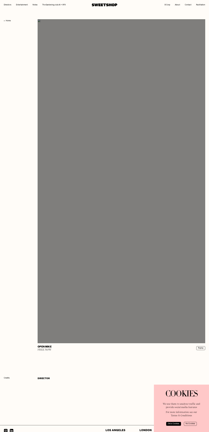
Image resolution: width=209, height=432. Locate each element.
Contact (188, 5)
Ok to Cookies (173, 424)
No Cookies (190, 424)
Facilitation (200, 5)
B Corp (167, 5)
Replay (201, 348)
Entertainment (22, 5)
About (177, 5)
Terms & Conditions (181, 415)
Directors (7, 5)
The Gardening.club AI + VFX (54, 5)
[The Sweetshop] (104, 4)
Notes (35, 5)
